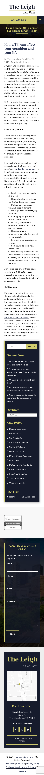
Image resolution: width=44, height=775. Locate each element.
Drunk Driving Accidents (20, 456)
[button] (40, 20)
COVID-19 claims (17, 447)
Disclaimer (10, 763)
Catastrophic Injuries (20, 62)
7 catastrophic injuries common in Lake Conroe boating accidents (22, 372)
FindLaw (22, 771)
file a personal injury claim (16, 317)
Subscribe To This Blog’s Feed (21, 496)
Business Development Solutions (21, 767)
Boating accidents (17, 429)
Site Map (20, 763)
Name (9, 563)
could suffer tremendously (25, 169)
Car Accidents (15, 438)
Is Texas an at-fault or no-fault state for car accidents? (20, 389)
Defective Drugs (16, 451)
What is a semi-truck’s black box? (21, 381)
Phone (10, 576)
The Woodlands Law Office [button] (22, 739)
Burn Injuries (15, 433)
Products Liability (17, 469)
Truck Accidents (16, 478)
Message (11, 601)
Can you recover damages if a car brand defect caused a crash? (21, 398)
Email (10, 588)
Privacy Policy (32, 763)
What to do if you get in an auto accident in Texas (20, 363)
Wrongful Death (16, 483)
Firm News (14, 460)
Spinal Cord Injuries (18, 474)
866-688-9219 (18, 19)
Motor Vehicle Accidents (20, 465)
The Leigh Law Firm (16, 59)
